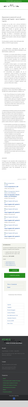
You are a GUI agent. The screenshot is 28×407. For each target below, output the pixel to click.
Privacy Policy (11, 395)
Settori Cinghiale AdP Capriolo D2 (12, 212)
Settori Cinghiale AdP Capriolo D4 (12, 228)
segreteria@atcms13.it (10, 262)
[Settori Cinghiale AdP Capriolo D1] (11, 200)
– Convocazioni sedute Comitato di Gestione (11, 380)
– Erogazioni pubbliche (7, 391)
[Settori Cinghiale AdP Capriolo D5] (11, 232)
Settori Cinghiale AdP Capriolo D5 (12, 236)
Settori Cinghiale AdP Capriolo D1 (12, 204)
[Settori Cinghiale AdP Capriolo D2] (11, 208)
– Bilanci (4, 389)
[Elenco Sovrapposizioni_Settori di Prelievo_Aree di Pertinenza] (14, 191)
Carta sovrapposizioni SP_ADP (11, 186)
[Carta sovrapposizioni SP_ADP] (11, 183)
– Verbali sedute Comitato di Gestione (10, 382)
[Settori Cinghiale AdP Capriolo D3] (11, 216)
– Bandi (4, 378)
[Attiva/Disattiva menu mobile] (25, 4)
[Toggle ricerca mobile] (23, 4)
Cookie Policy (16, 395)
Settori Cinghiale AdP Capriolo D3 (12, 220)
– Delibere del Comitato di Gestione (9, 385)
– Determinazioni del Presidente (8, 387)
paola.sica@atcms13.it (10, 263)
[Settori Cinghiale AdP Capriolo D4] (11, 224)
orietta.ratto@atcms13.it (11, 265)
